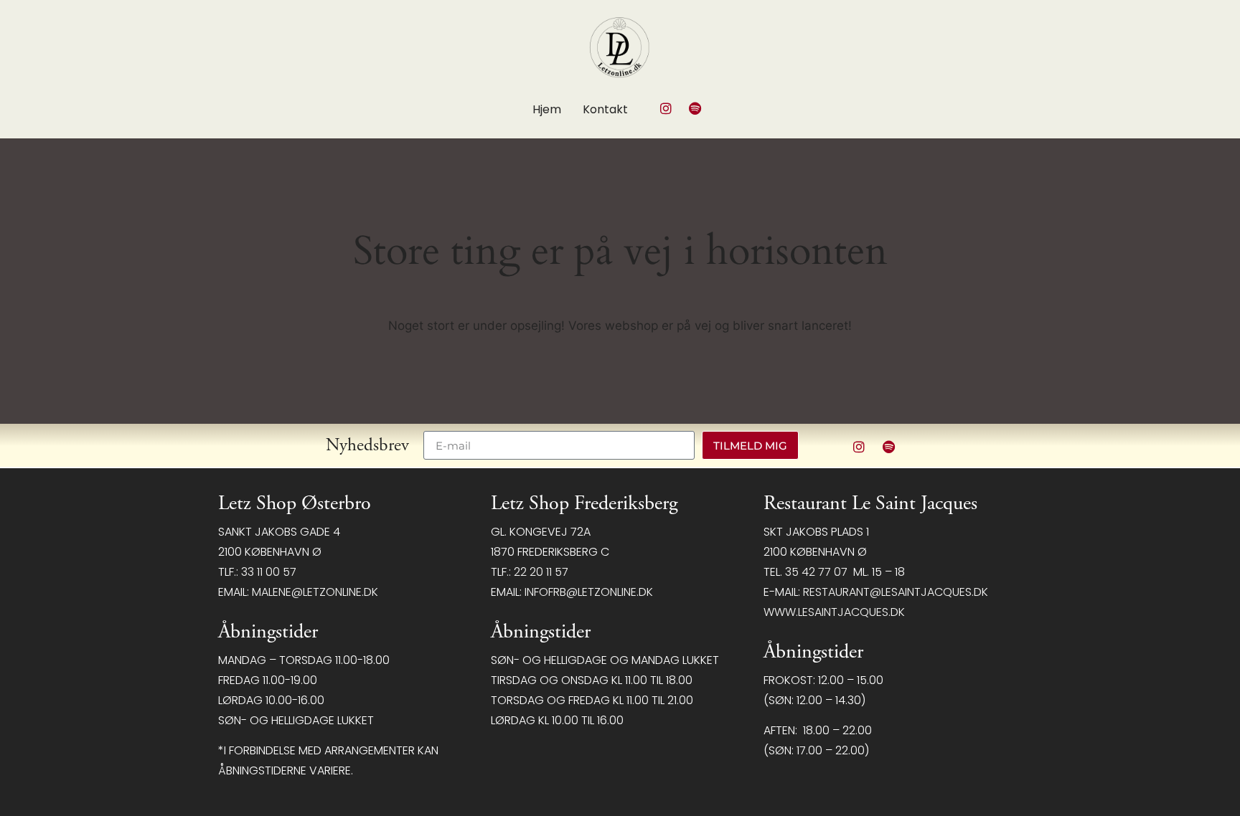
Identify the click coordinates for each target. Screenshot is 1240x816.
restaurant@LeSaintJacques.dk (895, 592)
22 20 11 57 (541, 572)
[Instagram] (666, 108)
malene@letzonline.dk (315, 592)
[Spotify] (695, 108)
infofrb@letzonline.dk (589, 592)
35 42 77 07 (816, 572)
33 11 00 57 (268, 572)
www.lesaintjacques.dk (834, 612)
